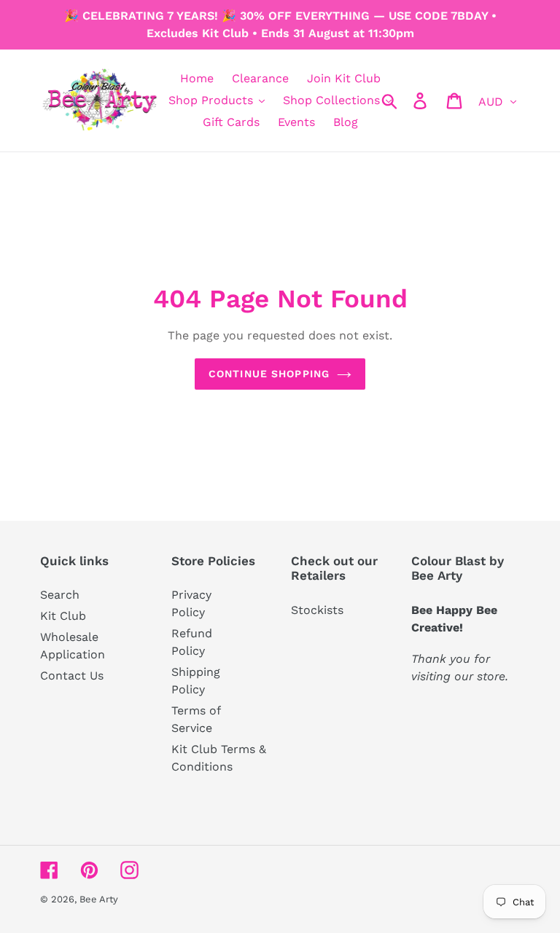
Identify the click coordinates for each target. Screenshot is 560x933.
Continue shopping (269, 373)
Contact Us (72, 675)
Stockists (317, 610)
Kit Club (63, 616)
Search (59, 595)
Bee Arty (98, 899)
